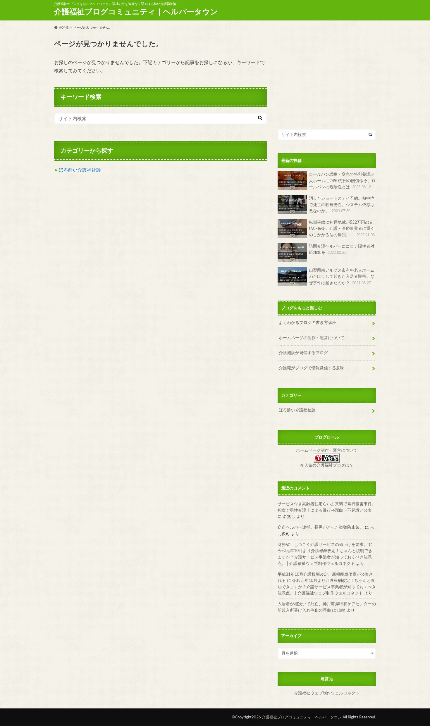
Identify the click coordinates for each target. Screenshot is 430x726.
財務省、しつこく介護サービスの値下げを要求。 (323, 544)
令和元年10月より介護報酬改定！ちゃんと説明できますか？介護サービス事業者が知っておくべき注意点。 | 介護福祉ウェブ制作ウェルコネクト (325, 557)
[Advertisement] (327, 76)
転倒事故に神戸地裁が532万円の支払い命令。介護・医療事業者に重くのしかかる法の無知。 (342, 228)
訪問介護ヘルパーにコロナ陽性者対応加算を (341, 249)
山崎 (341, 610)
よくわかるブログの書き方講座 (307, 322)
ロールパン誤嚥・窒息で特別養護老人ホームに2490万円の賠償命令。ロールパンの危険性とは (342, 180)
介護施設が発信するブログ (303, 353)
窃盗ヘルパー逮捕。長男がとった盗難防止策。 (321, 527)
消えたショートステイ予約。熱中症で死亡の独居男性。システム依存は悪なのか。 (341, 204)
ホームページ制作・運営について (326, 451)
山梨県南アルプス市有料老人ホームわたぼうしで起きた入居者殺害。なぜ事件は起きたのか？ (341, 276)
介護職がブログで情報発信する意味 (311, 368)
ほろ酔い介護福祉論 (80, 170)
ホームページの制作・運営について (311, 338)
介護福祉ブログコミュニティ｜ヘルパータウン (136, 12)
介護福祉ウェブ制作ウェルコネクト (327, 693)
